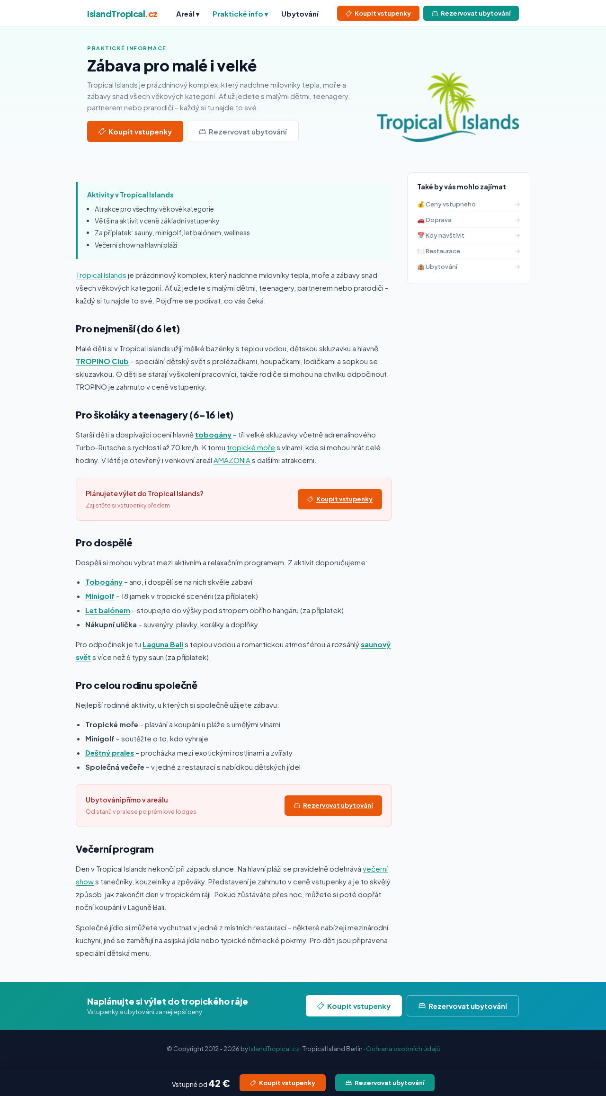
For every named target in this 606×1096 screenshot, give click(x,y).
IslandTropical (122, 13)
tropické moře (251, 447)
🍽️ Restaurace (468, 251)
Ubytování (300, 13)
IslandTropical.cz (274, 1048)
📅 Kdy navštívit (468, 235)
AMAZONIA (232, 459)
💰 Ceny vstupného (468, 204)
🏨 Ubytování (468, 266)
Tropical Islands (101, 274)
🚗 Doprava (468, 219)
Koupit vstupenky (383, 13)
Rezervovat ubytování (475, 13)
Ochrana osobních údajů (403, 1048)
